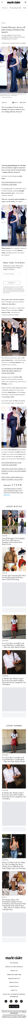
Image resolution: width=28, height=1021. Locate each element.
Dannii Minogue (12, 165)
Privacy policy (14, 982)
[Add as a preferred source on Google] (14, 1006)
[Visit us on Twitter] (6, 1001)
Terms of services (19, 286)
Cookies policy (14, 986)
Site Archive (14, 962)
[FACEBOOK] (12, 485)
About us (14, 990)
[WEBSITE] (19, 485)
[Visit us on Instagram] (11, 1001)
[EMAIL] (21, 485)
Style (3, 23)
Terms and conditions (14, 974)
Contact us (14, 970)
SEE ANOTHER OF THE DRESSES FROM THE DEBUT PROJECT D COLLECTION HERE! (11, 371)
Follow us (16, 102)
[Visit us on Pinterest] (21, 1001)
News (24, 43)
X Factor (6, 188)
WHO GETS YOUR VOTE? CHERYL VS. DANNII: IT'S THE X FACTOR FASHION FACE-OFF (13, 471)
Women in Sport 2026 (15, 8)
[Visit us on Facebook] (16, 1001)
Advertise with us (14, 978)
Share (5, 102)
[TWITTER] (14, 485)
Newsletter (24, 102)
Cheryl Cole (19, 388)
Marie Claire (6, 43)
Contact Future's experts (14, 966)
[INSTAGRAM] (16, 485)
